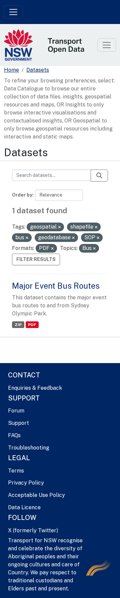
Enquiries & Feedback (35, 388)
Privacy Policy (26, 483)
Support (18, 423)
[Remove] (59, 227)
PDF (32, 324)
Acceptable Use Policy (36, 495)
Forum (16, 410)
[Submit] (99, 176)
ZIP (18, 324)
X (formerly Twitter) (33, 530)
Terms (16, 471)
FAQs (14, 435)
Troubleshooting (28, 447)
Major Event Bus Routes (56, 285)
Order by (22, 195)
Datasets (37, 70)
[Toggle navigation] (13, 12)
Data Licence (24, 507)
